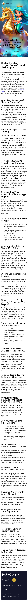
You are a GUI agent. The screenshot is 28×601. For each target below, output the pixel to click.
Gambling (5, 36)
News (13, 585)
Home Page (6, 585)
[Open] (24, 3)
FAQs (19, 585)
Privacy (10, 596)
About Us (5, 596)
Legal (19, 596)
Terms (14, 596)
